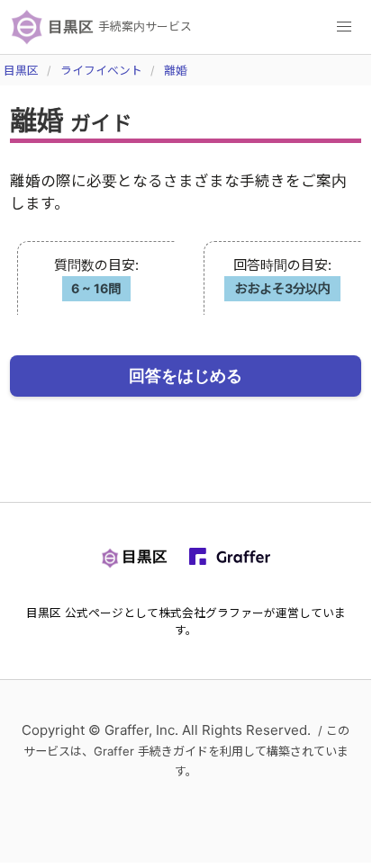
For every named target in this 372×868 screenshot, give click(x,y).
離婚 (175, 70)
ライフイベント (101, 70)
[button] (344, 27)
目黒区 (21, 70)
